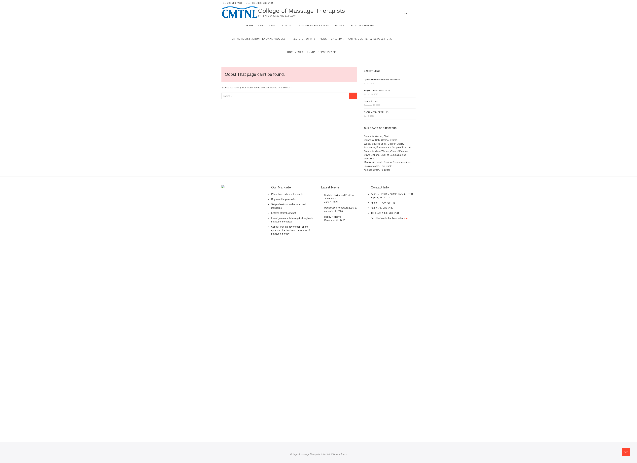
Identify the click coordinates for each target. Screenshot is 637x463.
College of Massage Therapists (301, 10)
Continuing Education (313, 25)
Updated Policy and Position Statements (382, 79)
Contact (288, 25)
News (323, 39)
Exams (339, 25)
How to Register (363, 25)
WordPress (341, 454)
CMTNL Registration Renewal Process (259, 39)
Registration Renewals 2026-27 (378, 90)
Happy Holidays (371, 101)
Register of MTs (304, 39)
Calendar (337, 39)
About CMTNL (266, 25)
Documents (295, 52)
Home (250, 25)
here (406, 218)
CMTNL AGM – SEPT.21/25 (376, 112)
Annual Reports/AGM (321, 52)
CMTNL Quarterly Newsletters (370, 39)
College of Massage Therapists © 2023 (309, 454)
